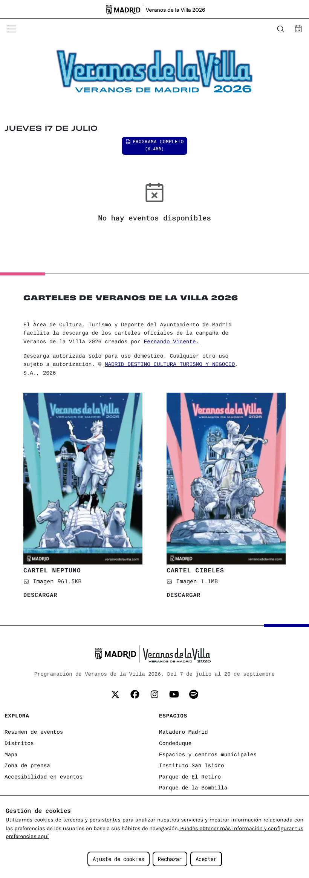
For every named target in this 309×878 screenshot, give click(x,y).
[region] (154, 836)
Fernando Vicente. (171, 342)
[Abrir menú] (11, 29)
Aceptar (206, 859)
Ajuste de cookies (118, 859)
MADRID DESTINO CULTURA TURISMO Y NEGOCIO (170, 365)
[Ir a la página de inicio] (47, 29)
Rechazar (170, 859)
